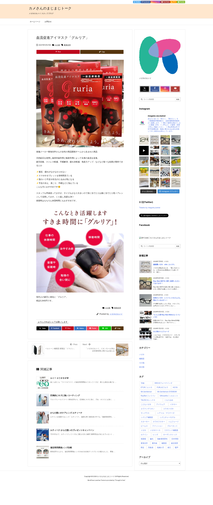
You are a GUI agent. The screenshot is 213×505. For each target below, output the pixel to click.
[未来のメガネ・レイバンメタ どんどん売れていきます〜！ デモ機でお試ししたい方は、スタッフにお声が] (176, 140)
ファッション (157, 426)
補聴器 (141, 359)
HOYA (175, 387)
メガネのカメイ (116, 314)
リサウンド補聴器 (171, 430)
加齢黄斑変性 (162, 439)
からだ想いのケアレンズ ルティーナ (66, 412)
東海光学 (67, 45)
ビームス (144, 426)
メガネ (141, 354)
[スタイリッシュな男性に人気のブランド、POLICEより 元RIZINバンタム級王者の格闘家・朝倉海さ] (176, 172)
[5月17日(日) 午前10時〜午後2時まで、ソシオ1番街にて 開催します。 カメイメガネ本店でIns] (165, 150)
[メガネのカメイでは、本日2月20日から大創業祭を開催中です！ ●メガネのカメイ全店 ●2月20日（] (165, 182)
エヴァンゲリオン (148, 409)
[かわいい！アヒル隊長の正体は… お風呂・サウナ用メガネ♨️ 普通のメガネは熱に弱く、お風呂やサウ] (144, 172)
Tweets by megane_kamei (149, 207)
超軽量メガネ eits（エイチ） (164, 264)
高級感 (150, 447)
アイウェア (160, 404)
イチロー (173, 404)
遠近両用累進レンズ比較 (61, 447)
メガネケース (155, 430)
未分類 (141, 367)
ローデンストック (170, 434)
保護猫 (143, 439)
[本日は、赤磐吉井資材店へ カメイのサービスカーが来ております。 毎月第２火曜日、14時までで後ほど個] (176, 150)
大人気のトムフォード (161, 331)
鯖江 (169, 447)
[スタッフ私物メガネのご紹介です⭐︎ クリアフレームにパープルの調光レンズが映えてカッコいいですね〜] (144, 182)
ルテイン (144, 434)
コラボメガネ (168, 409)
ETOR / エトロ (146, 387)
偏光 (151, 439)
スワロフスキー (159, 421)
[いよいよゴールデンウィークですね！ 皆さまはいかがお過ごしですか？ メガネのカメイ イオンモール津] (165, 161)
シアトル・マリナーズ (165, 413)
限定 (142, 447)
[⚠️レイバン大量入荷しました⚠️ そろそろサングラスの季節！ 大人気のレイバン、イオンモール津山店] (165, 172)
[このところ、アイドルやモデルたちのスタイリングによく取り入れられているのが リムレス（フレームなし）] (176, 182)
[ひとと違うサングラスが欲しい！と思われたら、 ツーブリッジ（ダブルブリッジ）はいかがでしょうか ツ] (144, 161)
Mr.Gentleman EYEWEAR (167, 392)
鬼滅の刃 (160, 447)
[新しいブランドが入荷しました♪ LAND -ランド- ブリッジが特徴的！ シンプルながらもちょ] (144, 140)
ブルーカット (172, 426)
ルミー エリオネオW (59, 378)
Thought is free (120, 480)
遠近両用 (174, 443)
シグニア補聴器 (147, 417)
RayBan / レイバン (148, 396)
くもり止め (168, 400)
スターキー (145, 421)
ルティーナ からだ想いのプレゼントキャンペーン (72, 430)
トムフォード (173, 421)
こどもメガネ (146, 404)
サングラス (145, 413)
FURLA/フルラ (162, 387)
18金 (142, 383)
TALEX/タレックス (148, 400)
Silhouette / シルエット (169, 396)
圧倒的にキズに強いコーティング (65, 395)
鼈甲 (176, 447)
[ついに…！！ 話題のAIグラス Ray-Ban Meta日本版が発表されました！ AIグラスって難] (154, 150)
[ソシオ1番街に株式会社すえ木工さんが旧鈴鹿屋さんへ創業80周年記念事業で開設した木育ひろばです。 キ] (154, 182)
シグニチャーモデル (167, 417)
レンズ (155, 434)
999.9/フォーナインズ (163, 383)
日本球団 (174, 439)
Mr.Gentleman (146, 392)
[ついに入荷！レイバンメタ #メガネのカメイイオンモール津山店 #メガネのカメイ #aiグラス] (144, 150)
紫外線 (154, 443)
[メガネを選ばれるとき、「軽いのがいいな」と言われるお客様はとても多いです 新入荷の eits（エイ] (154, 140)
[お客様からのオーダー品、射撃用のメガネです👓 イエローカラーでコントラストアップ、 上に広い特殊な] (176, 161)
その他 (57, 45)
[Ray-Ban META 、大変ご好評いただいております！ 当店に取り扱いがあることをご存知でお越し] (165, 140)
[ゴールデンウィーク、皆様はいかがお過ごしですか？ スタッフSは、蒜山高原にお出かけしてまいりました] (154, 161)
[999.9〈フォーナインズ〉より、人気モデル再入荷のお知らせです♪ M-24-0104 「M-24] (154, 172)
